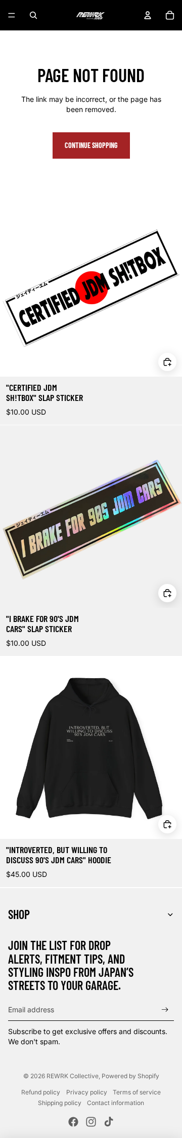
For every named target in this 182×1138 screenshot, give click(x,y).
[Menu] (11, 15)
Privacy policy (86, 1092)
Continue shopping (91, 145)
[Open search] (33, 15)
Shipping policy (59, 1103)
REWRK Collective (73, 1076)
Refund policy (40, 1092)
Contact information (115, 1103)
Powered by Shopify (130, 1076)
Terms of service (137, 1092)
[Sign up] (165, 1009)
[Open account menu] (147, 15)
